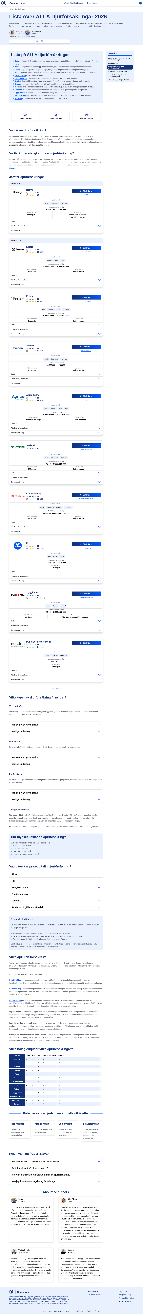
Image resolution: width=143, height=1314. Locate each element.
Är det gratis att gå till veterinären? (30, 1168)
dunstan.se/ (86, 647)
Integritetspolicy (125, 1295)
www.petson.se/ (86, 301)
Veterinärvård (113, 63)
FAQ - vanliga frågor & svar (118, 80)
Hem (11, 9)
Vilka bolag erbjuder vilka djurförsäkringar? (117, 75)
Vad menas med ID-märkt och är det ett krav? (35, 1161)
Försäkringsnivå (20, 894)
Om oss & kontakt (94, 1295)
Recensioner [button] (92, 3)
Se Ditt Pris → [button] (86, 191)
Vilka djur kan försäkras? (117, 71)
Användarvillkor (125, 1301)
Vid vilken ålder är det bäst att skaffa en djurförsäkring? (41, 1174)
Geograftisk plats (21, 887)
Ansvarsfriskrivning (126, 1298)
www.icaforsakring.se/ (86, 499)
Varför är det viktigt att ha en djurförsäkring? (119, 59)
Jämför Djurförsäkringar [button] (73, 3)
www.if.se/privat (86, 548)
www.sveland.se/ (86, 449)
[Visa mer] (56, 688)
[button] (56, 166)
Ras (14, 881)
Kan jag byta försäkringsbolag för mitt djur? (35, 1181)
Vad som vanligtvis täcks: (25, 724)
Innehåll (39, 41)
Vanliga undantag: (21, 731)
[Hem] (13, 3)
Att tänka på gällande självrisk (27, 907)
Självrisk (16, 900)
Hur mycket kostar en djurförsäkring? (116, 67)
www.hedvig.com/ (86, 195)
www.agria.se (86, 400)
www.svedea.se (86, 350)
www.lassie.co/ (86, 252)
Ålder (14, 874)
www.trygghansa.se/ (86, 597)
